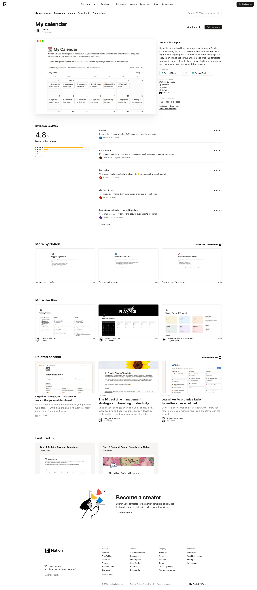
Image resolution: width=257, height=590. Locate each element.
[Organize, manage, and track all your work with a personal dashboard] (65, 377)
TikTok (164, 90)
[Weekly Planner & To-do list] (192, 320)
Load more (105, 224)
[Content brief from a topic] (192, 264)
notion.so (165, 85)
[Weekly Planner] (65, 320)
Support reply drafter (45, 282)
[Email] (178, 102)
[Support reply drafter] (65, 264)
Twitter (165, 87)
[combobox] (204, 13)
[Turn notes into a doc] (128, 264)
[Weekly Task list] (128, 320)
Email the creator (168, 82)
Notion (44, 29)
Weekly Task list (112, 338)
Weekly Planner (48, 338)
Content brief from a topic (174, 282)
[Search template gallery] (218, 13)
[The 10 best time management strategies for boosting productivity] (128, 377)
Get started (125, 512)
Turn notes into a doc (109, 282)
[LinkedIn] (167, 102)
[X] (161, 102)
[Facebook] (172, 102)
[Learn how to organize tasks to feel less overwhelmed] (192, 377)
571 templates (46, 32)
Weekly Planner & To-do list (181, 338)
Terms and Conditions (168, 109)
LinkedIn (165, 93)
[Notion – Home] (5, 4)
